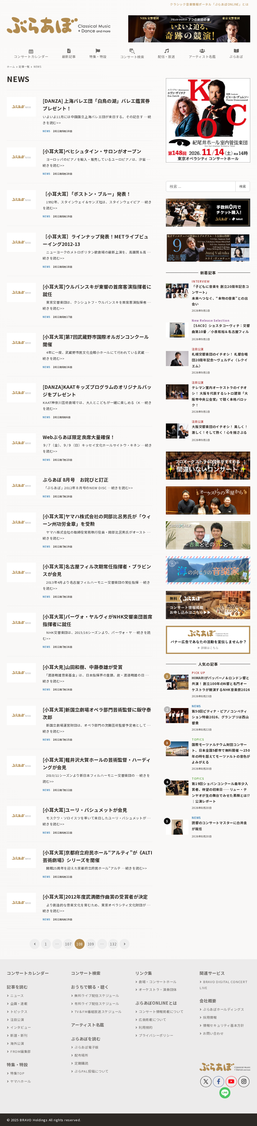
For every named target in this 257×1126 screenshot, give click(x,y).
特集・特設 (17, 1065)
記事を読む (17, 987)
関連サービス (212, 973)
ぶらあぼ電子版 (87, 1047)
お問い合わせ (213, 1033)
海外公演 (17, 1043)
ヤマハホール (20, 1081)
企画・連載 (19, 1003)
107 (68, 943)
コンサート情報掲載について (161, 1011)
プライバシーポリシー (156, 1035)
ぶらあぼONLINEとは (156, 1003)
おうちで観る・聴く (90, 987)
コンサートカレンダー (28, 973)
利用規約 (146, 1027)
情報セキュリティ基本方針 (223, 1025)
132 (113, 943)
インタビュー (20, 1027)
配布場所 (81, 1055)
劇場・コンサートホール (158, 981)
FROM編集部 (20, 1051)
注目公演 (17, 1019)
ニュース (17, 995)
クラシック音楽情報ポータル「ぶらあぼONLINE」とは (209, 4)
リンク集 (143, 973)
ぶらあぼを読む (85, 1039)
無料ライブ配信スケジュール (97, 995)
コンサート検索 (85, 973)
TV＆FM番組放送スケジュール (98, 1011)
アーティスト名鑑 (87, 1025)
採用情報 (210, 1017)
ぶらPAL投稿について (92, 1071)
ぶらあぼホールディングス (223, 1009)
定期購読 (81, 1063)
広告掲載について (152, 1019)
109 (91, 943)
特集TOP (17, 1073)
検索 (242, 186)
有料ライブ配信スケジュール (97, 1003)
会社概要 (208, 1001)
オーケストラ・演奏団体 (158, 989)
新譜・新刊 (19, 1035)
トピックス (19, 1011)
